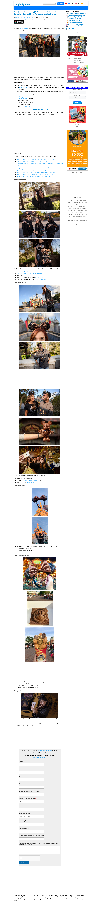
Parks (43, 19)
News (76, 8)
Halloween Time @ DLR (74, 18)
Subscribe (60, 3)
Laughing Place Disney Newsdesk (24, 17)
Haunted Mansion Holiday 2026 (76, 15)
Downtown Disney (31, 482)
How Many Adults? (24, 828)
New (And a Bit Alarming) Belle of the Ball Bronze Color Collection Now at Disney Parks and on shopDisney (36, 13)
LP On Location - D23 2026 (75, 26)
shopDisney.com (28, 106)
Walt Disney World (32, 8)
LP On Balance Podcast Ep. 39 (76, 24)
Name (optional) (77, 89)
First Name (22, 761)
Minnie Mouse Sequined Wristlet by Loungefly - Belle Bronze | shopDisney (36, 172)
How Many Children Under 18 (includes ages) (31, 835)
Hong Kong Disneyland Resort (36, 19)
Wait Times (49, 8)
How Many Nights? (24, 821)
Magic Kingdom (28, 271)
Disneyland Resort (26, 19)
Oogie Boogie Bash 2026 (74, 20)
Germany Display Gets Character (77, 17)
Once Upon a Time (21, 273)
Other (41, 8)
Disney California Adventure (31, 480)
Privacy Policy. (62, 899)
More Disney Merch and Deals (77, 62)
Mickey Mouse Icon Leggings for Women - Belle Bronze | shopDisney (34, 171)
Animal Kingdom (41, 279)
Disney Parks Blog (23, 87)
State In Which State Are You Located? (29, 791)
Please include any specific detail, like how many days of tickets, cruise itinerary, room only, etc (38, 843)
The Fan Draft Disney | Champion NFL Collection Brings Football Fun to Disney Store (77, 202)
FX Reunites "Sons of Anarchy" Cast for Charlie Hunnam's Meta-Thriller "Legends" (77, 222)
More (82, 8)
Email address (77, 95)
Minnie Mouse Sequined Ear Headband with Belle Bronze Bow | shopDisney (36, 159)
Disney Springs (39, 277)
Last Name (22, 769)
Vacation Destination (25, 813)
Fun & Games (68, 8)
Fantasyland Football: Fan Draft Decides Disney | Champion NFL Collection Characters (77, 216)
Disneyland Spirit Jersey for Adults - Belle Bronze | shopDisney (33, 161)
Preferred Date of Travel (26, 806)
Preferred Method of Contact (27, 798)
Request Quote (24, 862)
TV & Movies (58, 8)
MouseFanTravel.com (45, 750)
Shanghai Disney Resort (49, 19)
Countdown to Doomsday (75, 22)
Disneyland (21, 8)
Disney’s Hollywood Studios (35, 273)
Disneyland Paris (19, 19)
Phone (21, 784)
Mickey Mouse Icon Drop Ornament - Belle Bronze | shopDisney (33, 176)
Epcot (26, 275)
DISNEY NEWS (70, 28)
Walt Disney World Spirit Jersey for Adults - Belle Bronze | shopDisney (35, 163)
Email (21, 776)
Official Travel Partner (77, 84)
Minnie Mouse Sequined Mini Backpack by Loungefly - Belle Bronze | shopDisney (37, 174)
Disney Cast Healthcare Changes (77, 13)
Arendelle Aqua (23, 28)
